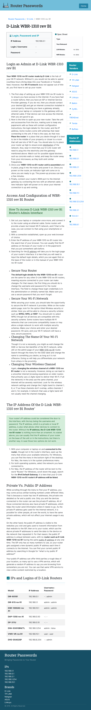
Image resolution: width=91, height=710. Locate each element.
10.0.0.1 (75, 216)
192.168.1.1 (73, 150)
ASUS (74, 91)
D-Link (30, 19)
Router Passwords (16, 19)
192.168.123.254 (76, 201)
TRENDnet (74, 117)
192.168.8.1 (74, 224)
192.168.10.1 (74, 184)
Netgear (75, 86)
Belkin (74, 103)
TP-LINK (75, 80)
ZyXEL (74, 109)
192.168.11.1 (74, 193)
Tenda (74, 123)
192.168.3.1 (74, 210)
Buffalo (75, 129)
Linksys (75, 97)
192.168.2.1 (74, 167)
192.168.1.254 (75, 176)
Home (83, 6)
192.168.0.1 (74, 158)
